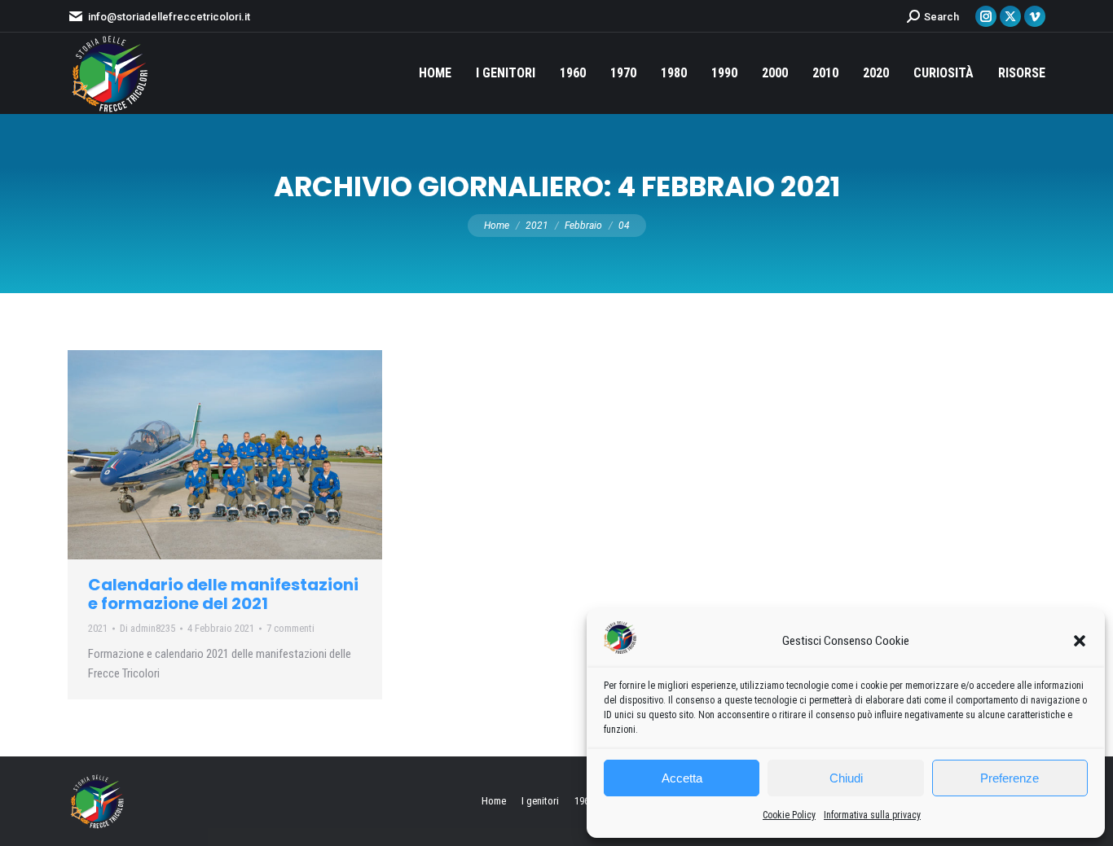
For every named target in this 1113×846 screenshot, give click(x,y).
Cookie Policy (789, 815)
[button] (1079, 641)
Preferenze (1009, 778)
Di (147, 628)
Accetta (682, 778)
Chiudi (846, 778)
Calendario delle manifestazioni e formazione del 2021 (223, 594)
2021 (98, 628)
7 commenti (290, 628)
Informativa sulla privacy (872, 815)
